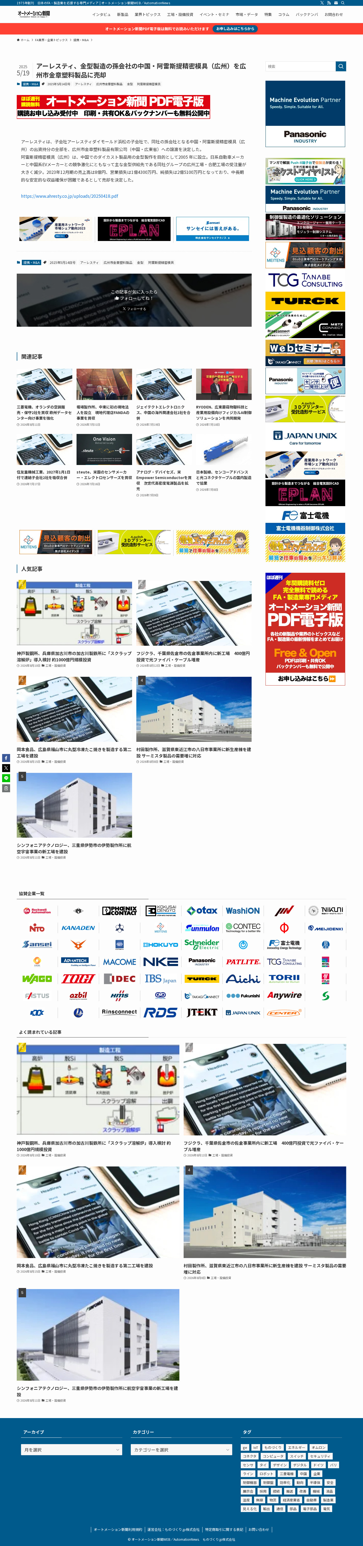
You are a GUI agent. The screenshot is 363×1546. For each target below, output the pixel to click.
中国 (303, 1473)
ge (245, 1447)
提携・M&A (30, 84)
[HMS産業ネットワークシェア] (55, 239)
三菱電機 (287, 1473)
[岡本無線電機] (78, 945)
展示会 (248, 1491)
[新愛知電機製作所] (243, 979)
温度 (246, 1499)
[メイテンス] (55, 552)
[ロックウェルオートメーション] (37, 911)
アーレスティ (83, 84)
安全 (330, 1482)
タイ (263, 1464)
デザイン (280, 1464)
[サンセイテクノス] (212, 239)
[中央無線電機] (161, 996)
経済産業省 (291, 1499)
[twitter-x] (322, 3)
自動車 (311, 1499)
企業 (316, 1473)
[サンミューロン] (202, 928)
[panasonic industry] (305, 145)
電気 (326, 1508)
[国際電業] (161, 911)
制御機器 (250, 1482)
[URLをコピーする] (6, 788)
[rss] (329, 3)
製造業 (328, 1499)
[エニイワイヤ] (284, 996)
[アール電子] (161, 1012)
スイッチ (297, 1456)
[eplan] (134, 239)
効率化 (285, 1482)
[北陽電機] (161, 945)
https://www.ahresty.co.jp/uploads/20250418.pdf (69, 196)
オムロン (319, 1447)
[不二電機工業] (243, 945)
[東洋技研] (78, 979)
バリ (333, 1464)
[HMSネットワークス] (119, 996)
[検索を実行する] (341, 66)
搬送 (289, 1491)
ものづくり (273, 1447)
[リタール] (325, 962)
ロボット (266, 1473)
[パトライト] (243, 962)
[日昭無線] (37, 1012)
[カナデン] (78, 928)
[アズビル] (78, 996)
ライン (248, 1473)
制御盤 (268, 1482)
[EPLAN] (325, 979)
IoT (256, 1447)
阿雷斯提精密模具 (149, 84)
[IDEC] (119, 979)
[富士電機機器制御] (305, 532)
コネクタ (249, 1456)
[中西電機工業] (284, 928)
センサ (248, 1464)
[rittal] (305, 238)
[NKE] (161, 962)
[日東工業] (37, 928)
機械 (316, 1491)
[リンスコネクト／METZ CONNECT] (305, 336)
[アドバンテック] (78, 962)
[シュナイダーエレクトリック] (202, 945)
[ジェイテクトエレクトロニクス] (202, 1012)
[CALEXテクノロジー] (37, 962)
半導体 (315, 1482)
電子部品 (310, 1508)
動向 (300, 1482)
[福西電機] (243, 996)
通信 (279, 1508)
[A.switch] (134, 552)
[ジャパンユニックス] (243, 1012)
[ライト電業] (78, 1012)
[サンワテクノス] (325, 996)
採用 (263, 1491)
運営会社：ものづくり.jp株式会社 (173, 1529)
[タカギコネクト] (202, 996)
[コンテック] (243, 928)
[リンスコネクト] (119, 1012)
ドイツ (318, 1464)
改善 (302, 1491)
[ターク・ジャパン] (202, 979)
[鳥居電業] (284, 979)
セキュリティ (320, 1456)
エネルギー (296, 1447)
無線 (259, 1499)
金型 (130, 84)
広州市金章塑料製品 (109, 84)
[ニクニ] (325, 911)
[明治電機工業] (325, 928)
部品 (293, 1508)
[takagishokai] (305, 364)
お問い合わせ (258, 1529)
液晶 (329, 1491)
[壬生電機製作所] (119, 928)
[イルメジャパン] (78, 911)
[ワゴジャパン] (37, 979)
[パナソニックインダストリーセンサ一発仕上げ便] (305, 392)
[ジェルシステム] (325, 945)
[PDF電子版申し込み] (113, 117)
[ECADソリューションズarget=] (119, 945)
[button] (6, 758)
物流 (272, 1499)
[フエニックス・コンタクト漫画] (305, 183)
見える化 (250, 1508)
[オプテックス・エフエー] (37, 996)
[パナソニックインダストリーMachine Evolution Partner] (305, 210)
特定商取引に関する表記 (224, 1529)
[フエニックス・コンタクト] (119, 911)
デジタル (300, 1464)
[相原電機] (284, 1012)
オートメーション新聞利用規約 (118, 1529)
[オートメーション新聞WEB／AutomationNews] (34, 14)
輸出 (266, 1508)
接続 (276, 1491)
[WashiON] (243, 911)
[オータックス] (202, 911)
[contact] (335, 3)
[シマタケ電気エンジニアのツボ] (212, 552)
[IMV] (284, 911)
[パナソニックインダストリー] (202, 962)
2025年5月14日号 (59, 84)
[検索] (342, 3)
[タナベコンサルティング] (284, 962)
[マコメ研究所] (119, 962)
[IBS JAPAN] (161, 979)
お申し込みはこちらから (235, 28)
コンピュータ (273, 1456)
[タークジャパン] (305, 308)
